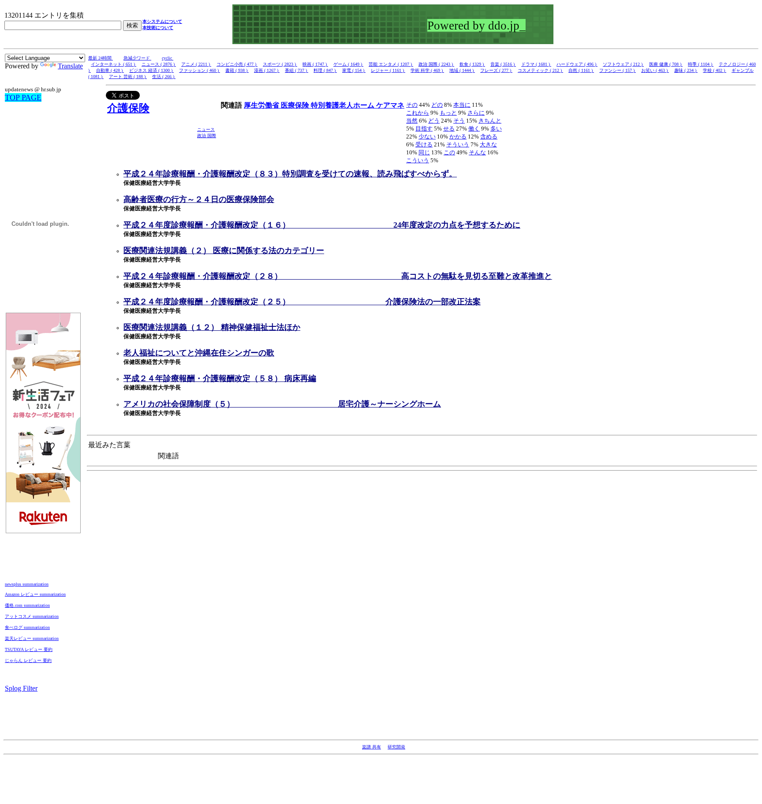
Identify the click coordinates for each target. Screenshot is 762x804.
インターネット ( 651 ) (113, 64)
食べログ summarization (27, 627)
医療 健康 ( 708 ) (666, 64)
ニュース (206, 129)
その (412, 104)
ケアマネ (390, 105)
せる (449, 128)
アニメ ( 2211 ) (196, 64)
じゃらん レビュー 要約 (28, 660)
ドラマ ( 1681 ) (536, 64)
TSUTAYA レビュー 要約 (28, 649)
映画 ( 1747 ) (315, 64)
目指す (424, 128)
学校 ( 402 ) (714, 70)
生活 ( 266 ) (164, 76)
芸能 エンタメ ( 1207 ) (391, 64)
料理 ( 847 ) (325, 70)
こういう (417, 160)
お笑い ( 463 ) (655, 70)
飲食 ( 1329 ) (472, 64)
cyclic (167, 58)
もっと (448, 112)
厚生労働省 (262, 105)
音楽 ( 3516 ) (503, 64)
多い (496, 128)
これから (417, 112)
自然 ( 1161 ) (581, 70)
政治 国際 (206, 135)
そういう (457, 144)
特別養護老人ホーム (343, 105)
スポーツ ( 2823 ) (280, 64)
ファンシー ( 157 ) (617, 70)
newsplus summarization (27, 584)
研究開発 (396, 746)
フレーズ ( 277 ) (496, 70)
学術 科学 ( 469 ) (427, 70)
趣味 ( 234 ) (686, 70)
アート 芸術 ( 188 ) (128, 76)
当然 (412, 120)
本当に (462, 104)
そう (459, 120)
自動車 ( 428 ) (110, 70)
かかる (458, 136)
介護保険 (128, 108)
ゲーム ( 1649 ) (348, 64)
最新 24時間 (100, 58)
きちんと (489, 120)
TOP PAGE (23, 97)
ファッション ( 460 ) (199, 70)
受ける (424, 144)
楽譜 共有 (371, 746)
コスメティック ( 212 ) (540, 70)
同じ (424, 152)
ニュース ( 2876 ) (159, 64)
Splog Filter (21, 688)
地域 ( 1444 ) (462, 70)
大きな (488, 144)
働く (474, 128)
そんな (477, 152)
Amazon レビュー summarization (35, 594)
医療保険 (296, 105)
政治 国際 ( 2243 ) (436, 64)
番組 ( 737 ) (296, 70)
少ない (427, 136)
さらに (476, 112)
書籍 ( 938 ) (237, 70)
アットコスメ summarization (32, 616)
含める (488, 136)
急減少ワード (137, 58)
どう (434, 120)
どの (437, 104)
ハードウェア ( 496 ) (577, 64)
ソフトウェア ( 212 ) (623, 64)
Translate (70, 66)
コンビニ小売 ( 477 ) (237, 64)
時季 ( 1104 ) (700, 64)
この (449, 152)
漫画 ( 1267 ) (267, 70)
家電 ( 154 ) (354, 70)
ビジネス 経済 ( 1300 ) (151, 70)
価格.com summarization (27, 605)
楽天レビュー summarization (32, 638)
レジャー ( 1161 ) (388, 70)
